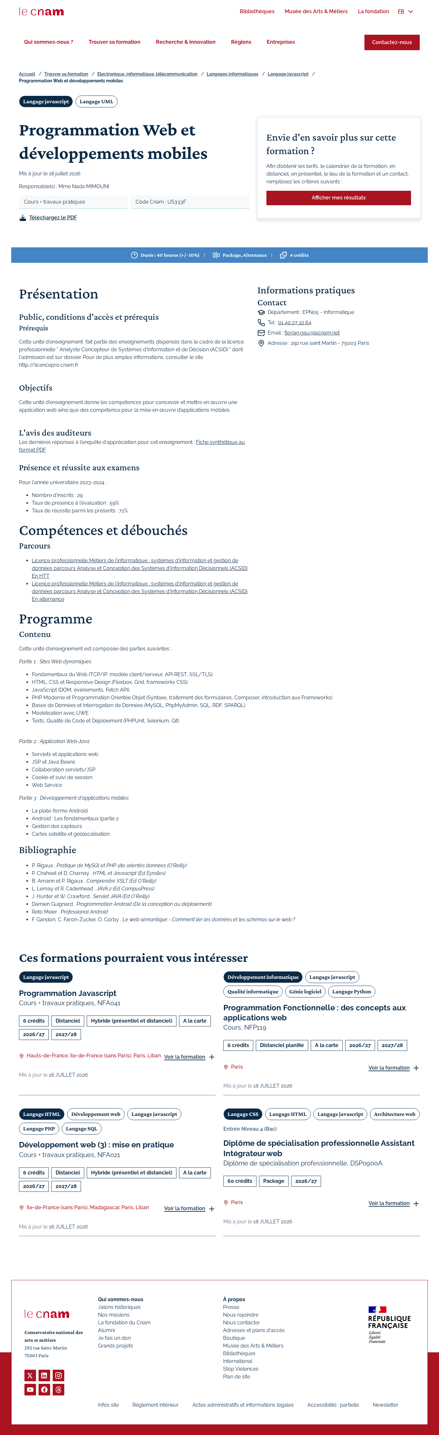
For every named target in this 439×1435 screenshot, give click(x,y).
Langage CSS (243, 1114)
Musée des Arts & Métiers (253, 1346)
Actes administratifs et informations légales (243, 1405)
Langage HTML (41, 1114)
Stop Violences (240, 1369)
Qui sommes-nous (120, 1299)
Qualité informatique (253, 991)
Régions (241, 42)
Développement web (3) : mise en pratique (96, 1144)
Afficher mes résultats (339, 198)
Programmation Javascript (67, 993)
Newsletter (386, 1405)
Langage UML (96, 101)
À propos (234, 1299)
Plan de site (236, 1377)
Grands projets (115, 1346)
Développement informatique (263, 977)
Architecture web (395, 1114)
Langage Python (351, 991)
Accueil (27, 74)
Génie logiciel (305, 991)
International (237, 1361)
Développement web (96, 1114)
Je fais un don (114, 1338)
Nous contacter (241, 1323)
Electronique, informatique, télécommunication (147, 74)
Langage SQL (81, 1128)
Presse (231, 1307)
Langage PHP (39, 1128)
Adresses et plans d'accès (254, 1330)
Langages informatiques (232, 74)
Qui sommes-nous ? (48, 42)
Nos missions (114, 1315)
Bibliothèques (239, 1353)
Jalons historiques (119, 1307)
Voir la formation (184, 1057)
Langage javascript (288, 74)
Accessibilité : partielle (333, 1405)
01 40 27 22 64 (294, 322)
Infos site (108, 1405)
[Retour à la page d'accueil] (41, 11)
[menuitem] (257, 11)
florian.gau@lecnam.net (312, 333)
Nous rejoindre (240, 1315)
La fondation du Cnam (124, 1323)
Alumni (106, 1330)
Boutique (234, 1338)
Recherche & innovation (186, 42)
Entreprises (281, 42)
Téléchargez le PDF (53, 218)
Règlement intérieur (155, 1405)
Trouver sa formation (114, 42)
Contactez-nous (392, 42)
